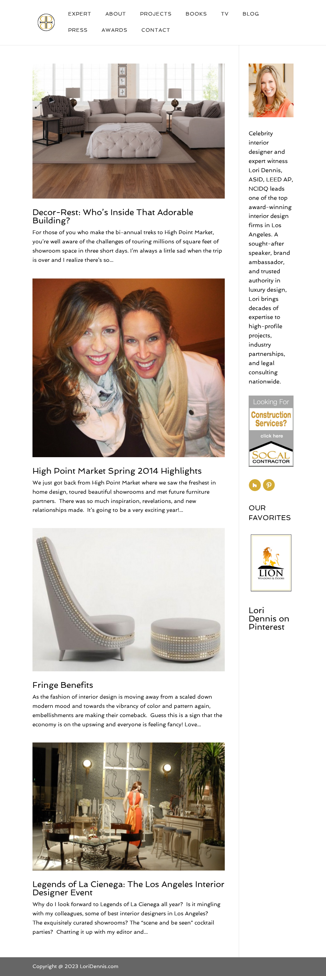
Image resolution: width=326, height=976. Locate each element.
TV (225, 14)
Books (196, 14)
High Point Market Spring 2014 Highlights (117, 471)
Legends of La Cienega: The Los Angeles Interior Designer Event (128, 888)
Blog (251, 14)
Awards (114, 30)
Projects (156, 14)
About (115, 14)
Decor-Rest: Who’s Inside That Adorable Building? (112, 216)
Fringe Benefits (62, 685)
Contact (155, 30)
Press (78, 30)
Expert (79, 14)
